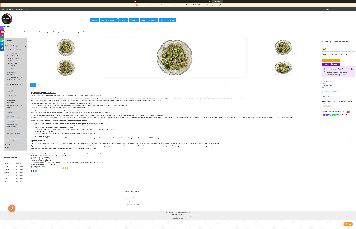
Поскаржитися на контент (174, 216)
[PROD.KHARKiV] (7, 18)
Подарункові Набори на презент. (13, 111)
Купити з (327, 64)
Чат (349, 224)
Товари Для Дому (12, 137)
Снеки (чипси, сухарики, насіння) (12, 117)
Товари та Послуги (12, 46)
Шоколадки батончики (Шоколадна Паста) (13, 59)
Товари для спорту (12, 133)
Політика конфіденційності (190, 216)
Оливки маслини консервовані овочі (12, 83)
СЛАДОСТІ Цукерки (12, 50)
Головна (94, 20)
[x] (36, 171)
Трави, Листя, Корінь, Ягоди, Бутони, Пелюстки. (54, 32)
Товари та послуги (108, 20)
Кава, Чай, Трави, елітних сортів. (27, 32)
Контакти (134, 20)
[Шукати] (353, 9)
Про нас (123, 20)
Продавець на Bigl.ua (178, 214)
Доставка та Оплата (132, 198)
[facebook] (32, 171)
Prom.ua (187, 212)
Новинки (9, 140)
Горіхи (8, 69)
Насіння (9, 121)
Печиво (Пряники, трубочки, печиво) (12, 54)
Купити (331, 60)
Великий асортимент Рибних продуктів (13, 78)
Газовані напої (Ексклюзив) (11, 101)
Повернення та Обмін (149, 20)
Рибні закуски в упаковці (11, 73)
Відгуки (7, 148)
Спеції (8, 130)
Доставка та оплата (167, 20)
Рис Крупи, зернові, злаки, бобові (12, 125)
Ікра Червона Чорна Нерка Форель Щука (13, 89)
